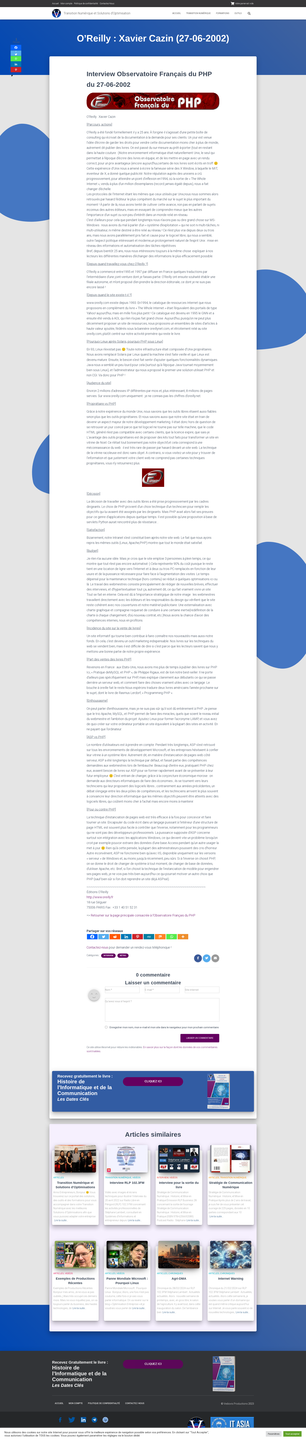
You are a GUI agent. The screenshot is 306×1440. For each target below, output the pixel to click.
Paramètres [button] (273, 1434)
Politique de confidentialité (86, 3)
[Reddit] (115, 936)
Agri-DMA (179, 1278)
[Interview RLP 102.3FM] (127, 1158)
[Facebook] (92, 936)
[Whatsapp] (171, 936)
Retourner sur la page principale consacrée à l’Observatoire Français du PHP (143, 915)
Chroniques (175, 1273)
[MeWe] (149, 936)
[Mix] (160, 936)
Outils (238, 13)
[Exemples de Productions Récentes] (75, 1254)
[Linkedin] (126, 936)
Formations (222, 13)
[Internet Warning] (230, 1254)
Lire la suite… (61, 1220)
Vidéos (136, 1177)
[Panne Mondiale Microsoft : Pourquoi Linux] (127, 1254)
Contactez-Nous (107, 3)
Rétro (123, 956)
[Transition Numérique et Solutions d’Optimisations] (75, 1158)
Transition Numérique (198, 13)
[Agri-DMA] (179, 1254)
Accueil (55, 3)
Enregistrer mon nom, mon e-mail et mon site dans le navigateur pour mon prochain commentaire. (164, 1027)
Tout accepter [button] (292, 1434)
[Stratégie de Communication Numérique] (230, 1158)
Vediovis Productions (236, 1403)
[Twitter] (103, 936)
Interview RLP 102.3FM (127, 1183)
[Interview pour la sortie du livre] (179, 1158)
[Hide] (12, 75)
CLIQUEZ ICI (153, 1081)
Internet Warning (230, 1278)
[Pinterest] (137, 936)
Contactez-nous (97, 947)
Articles (58, 1177)
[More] (183, 936)
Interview (108, 956)
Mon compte (66, 3)
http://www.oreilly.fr (100, 897)
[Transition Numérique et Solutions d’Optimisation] (56, 13)
